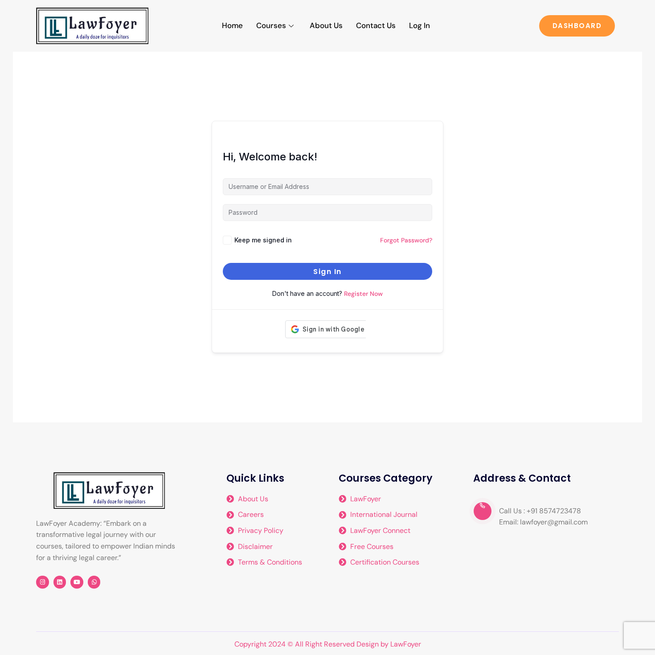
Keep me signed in (263, 240)
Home (232, 25)
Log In (419, 25)
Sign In (327, 271)
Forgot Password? (406, 240)
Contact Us (376, 25)
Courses (271, 25)
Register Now (363, 294)
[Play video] (482, 511)
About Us (326, 25)
